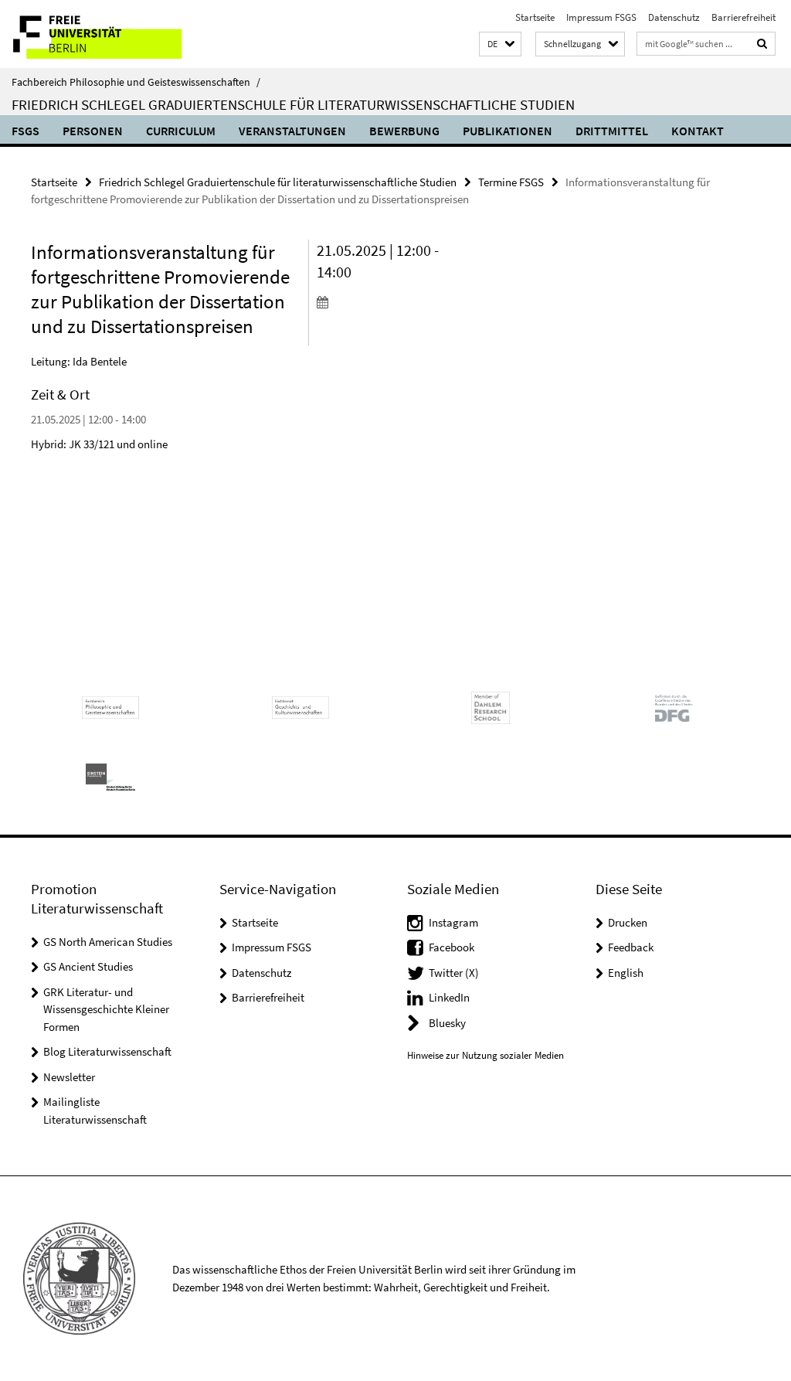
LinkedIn (449, 997)
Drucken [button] (627, 922)
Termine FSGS (511, 182)
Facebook (451, 947)
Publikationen (507, 130)
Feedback (631, 947)
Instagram (453, 922)
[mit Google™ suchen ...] (762, 43)
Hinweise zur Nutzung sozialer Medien (485, 1055)
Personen (93, 130)
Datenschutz (674, 17)
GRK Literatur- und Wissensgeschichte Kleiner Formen (106, 1009)
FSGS (25, 130)
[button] (500, 44)
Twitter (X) (454, 972)
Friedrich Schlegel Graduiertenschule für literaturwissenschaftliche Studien (293, 104)
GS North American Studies (107, 941)
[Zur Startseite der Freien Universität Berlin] (102, 34)
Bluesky (447, 1022)
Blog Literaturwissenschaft (107, 1051)
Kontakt (697, 130)
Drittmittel (611, 130)
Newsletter (69, 1077)
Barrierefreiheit (743, 17)
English (625, 972)
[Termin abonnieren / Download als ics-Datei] (381, 301)
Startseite (535, 17)
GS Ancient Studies (88, 966)
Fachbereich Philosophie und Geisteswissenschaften (136, 82)
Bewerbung (404, 130)
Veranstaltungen (292, 130)
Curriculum (181, 130)
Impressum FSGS (601, 17)
